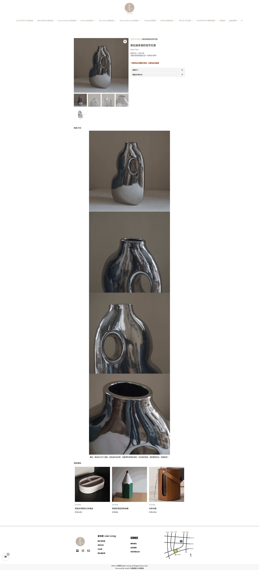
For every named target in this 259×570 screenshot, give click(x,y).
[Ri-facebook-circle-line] (71, 550)
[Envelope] (88, 550)
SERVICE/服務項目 (166, 20)
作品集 (100, 549)
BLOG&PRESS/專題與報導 (206, 20)
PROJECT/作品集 (185, 20)
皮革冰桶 (152, 508)
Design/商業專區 (150, 20)
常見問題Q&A (135, 552)
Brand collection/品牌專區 (129, 20)
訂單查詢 (222, 20)
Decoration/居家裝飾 (106, 20)
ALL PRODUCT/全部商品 (24, 20)
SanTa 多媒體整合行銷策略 (134, 568)
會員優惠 (134, 548)
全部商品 (138, 39)
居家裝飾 (78, 505)
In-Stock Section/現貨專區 (67, 20)
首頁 (132, 39)
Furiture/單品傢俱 (86, 20)
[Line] (77, 550)
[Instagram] (82, 550)
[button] (125, 41)
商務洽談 (101, 545)
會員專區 (234, 20)
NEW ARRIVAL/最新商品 (45, 20)
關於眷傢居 (101, 541)
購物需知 (134, 543)
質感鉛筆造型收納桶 (120, 508)
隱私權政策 (101, 553)
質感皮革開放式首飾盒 (84, 508)
